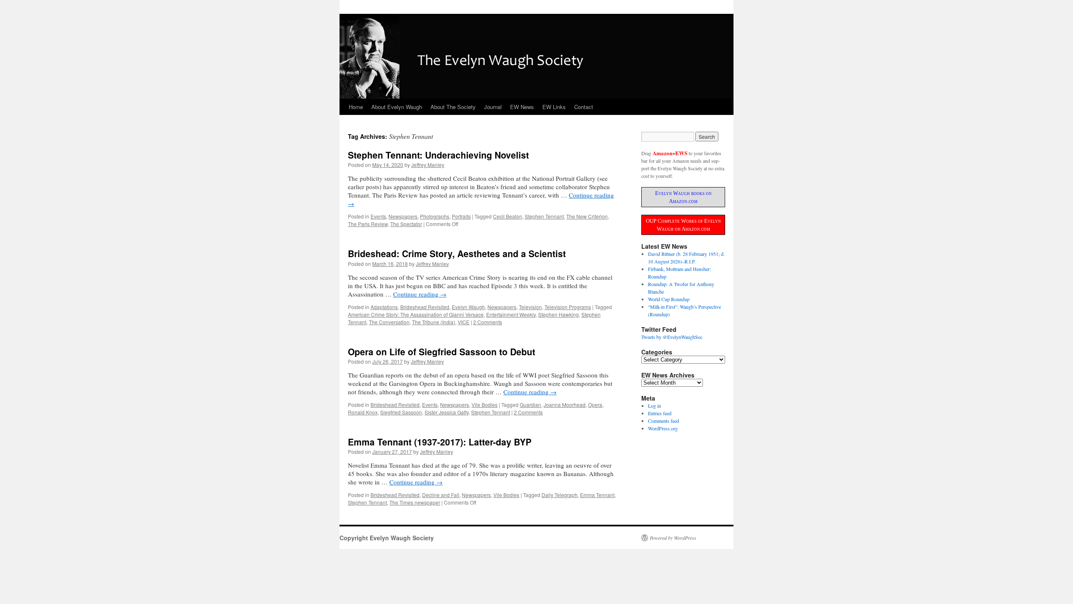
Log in (654, 405)
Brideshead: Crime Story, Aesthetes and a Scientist (457, 253)
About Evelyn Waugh (396, 107)
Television (530, 306)
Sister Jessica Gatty (447, 412)
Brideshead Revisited (424, 306)
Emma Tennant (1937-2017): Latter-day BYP (439, 441)
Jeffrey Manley (427, 164)
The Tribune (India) (433, 321)
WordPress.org (663, 428)
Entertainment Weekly (511, 314)
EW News (522, 107)
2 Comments (487, 321)
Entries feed (659, 413)
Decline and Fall (440, 494)
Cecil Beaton (507, 216)
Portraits (461, 216)
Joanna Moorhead (565, 404)
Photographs (434, 216)
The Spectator (406, 223)
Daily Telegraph (560, 494)
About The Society (453, 107)
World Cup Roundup (668, 299)
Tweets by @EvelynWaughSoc (671, 336)
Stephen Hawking (558, 314)
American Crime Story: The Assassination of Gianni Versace (416, 314)
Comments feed (663, 420)
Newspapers (403, 216)
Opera (595, 404)
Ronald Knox (363, 412)
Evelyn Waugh (468, 306)
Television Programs (567, 306)
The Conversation (389, 321)
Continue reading (419, 294)
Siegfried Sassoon (401, 412)
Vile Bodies (485, 404)
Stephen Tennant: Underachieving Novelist (438, 154)
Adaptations (384, 306)
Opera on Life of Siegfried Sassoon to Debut (441, 351)
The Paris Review (368, 223)
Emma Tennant (597, 494)
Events (378, 216)
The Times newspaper (414, 502)
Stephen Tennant (544, 216)
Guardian (530, 404)
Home (356, 107)
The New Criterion (587, 216)
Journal (493, 107)
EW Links (554, 107)
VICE (463, 321)
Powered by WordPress (673, 537)
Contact (583, 107)
